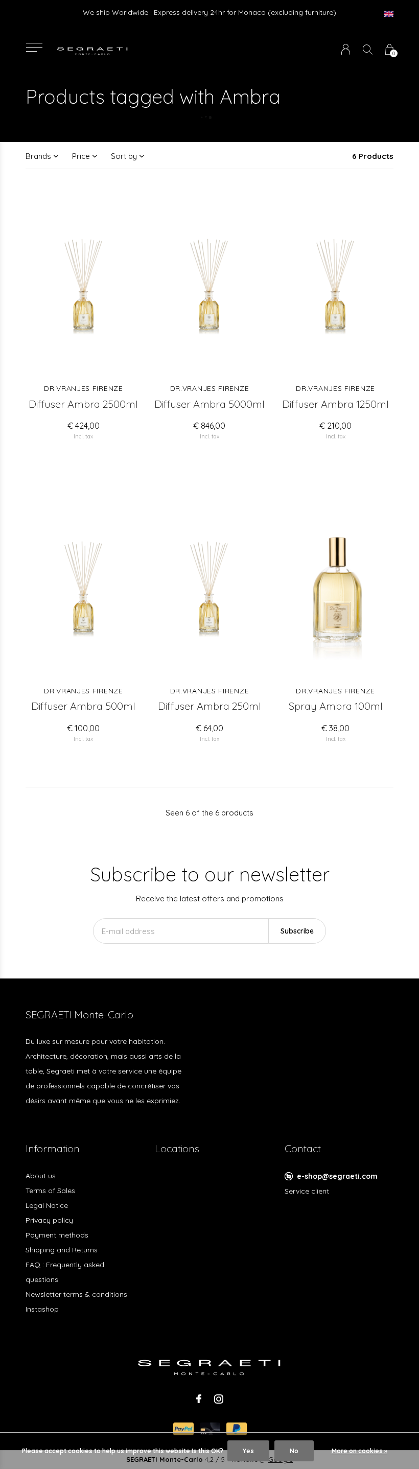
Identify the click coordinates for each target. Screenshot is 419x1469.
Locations (177, 1148)
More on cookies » (359, 1451)
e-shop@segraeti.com (337, 1176)
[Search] (368, 49)
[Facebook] (198, 1399)
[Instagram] (218, 1399)
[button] (33, 47)
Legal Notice (47, 1205)
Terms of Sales (50, 1190)
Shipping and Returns (62, 1249)
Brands (38, 156)
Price (81, 156)
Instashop (42, 1309)
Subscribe (297, 931)
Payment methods (57, 1235)
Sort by (124, 156)
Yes (248, 1451)
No (294, 1451)
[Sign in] (345, 49)
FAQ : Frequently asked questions (65, 1272)
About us (41, 1175)
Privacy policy (49, 1220)
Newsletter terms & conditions (76, 1294)
